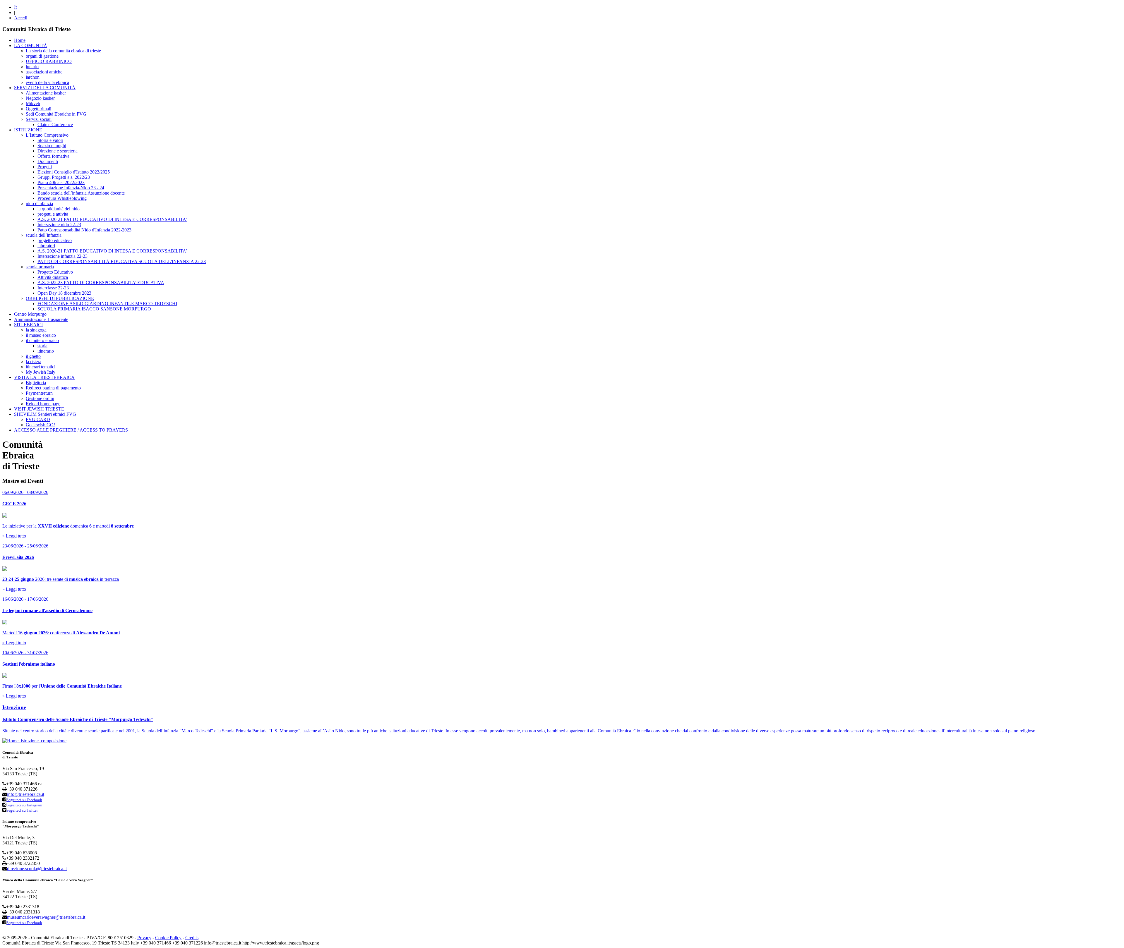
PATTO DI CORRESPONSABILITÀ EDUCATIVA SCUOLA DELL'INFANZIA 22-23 (121, 261)
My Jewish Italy (40, 372)
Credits (191, 937)
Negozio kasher (40, 98)
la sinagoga (36, 329)
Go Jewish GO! (40, 424)
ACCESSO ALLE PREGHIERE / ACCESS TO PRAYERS (71, 429)
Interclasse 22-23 (53, 287)
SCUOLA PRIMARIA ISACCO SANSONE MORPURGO (94, 308)
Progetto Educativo (55, 271)
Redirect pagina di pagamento (53, 387)
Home (19, 40)
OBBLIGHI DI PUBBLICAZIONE (60, 298)
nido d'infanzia (39, 203)
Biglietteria (36, 382)
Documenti (47, 161)
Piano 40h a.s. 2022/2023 (61, 182)
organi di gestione (42, 56)
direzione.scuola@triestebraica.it (37, 868)
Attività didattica (52, 277)
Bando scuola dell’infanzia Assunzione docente (81, 192)
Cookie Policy (168, 937)
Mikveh (33, 103)
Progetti (44, 166)
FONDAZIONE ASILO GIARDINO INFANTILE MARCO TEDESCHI (107, 303)
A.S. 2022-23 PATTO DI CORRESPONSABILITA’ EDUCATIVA (100, 282)
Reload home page (43, 403)
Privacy (144, 937)
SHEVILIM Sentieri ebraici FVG (45, 414)
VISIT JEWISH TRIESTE (39, 408)
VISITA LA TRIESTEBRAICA (44, 377)
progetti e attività (52, 214)
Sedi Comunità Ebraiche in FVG (56, 113)
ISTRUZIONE (28, 129)
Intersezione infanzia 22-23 (62, 256)
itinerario (45, 350)
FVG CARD (38, 419)
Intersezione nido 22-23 (59, 224)
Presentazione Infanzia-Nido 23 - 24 (70, 187)
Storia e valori (50, 140)
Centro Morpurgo (30, 314)
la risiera (33, 361)
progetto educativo (54, 240)
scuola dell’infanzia (43, 235)
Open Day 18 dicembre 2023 (64, 293)
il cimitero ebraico (42, 340)
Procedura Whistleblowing (62, 198)
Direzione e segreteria (57, 150)
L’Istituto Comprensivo (47, 135)
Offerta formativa (53, 156)
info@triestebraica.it (25, 794)
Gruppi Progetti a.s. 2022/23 (63, 177)
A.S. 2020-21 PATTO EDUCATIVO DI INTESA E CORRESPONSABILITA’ (112, 219)
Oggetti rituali (38, 108)
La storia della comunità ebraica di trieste (63, 50)
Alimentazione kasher (46, 92)
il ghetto (33, 356)
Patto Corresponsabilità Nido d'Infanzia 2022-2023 (84, 229)
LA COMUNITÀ (30, 45)
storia (42, 345)
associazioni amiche (44, 71)
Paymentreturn (39, 393)
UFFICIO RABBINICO (49, 61)
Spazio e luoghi (51, 145)
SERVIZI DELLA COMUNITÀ (45, 87)
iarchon (33, 77)
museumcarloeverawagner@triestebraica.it (46, 917)
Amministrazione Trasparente (41, 319)
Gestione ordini (40, 398)
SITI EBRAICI (28, 324)
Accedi (20, 17)
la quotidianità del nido (58, 208)
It (15, 7)
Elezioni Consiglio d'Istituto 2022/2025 (73, 171)
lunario (32, 66)
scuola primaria (40, 266)
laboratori (46, 245)
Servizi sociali (39, 119)
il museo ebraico (41, 335)
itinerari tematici (40, 366)
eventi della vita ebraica (47, 82)
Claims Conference (55, 124)
